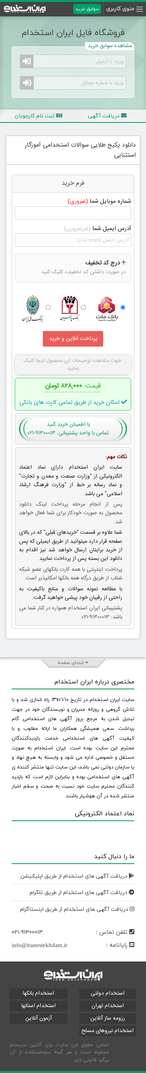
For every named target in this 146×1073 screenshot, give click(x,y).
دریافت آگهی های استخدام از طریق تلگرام (79, 892)
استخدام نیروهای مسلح (107, 1031)
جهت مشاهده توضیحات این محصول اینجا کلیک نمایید (73, 364)
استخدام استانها (38, 1006)
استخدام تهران (107, 1006)
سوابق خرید (87, 9)
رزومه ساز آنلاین (107, 1018)
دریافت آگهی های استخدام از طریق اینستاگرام (75, 909)
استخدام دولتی (108, 993)
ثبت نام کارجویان (35, 116)
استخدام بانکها (38, 993)
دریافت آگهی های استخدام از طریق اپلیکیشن (75, 876)
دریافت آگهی (104, 116)
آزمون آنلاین (38, 1018)
